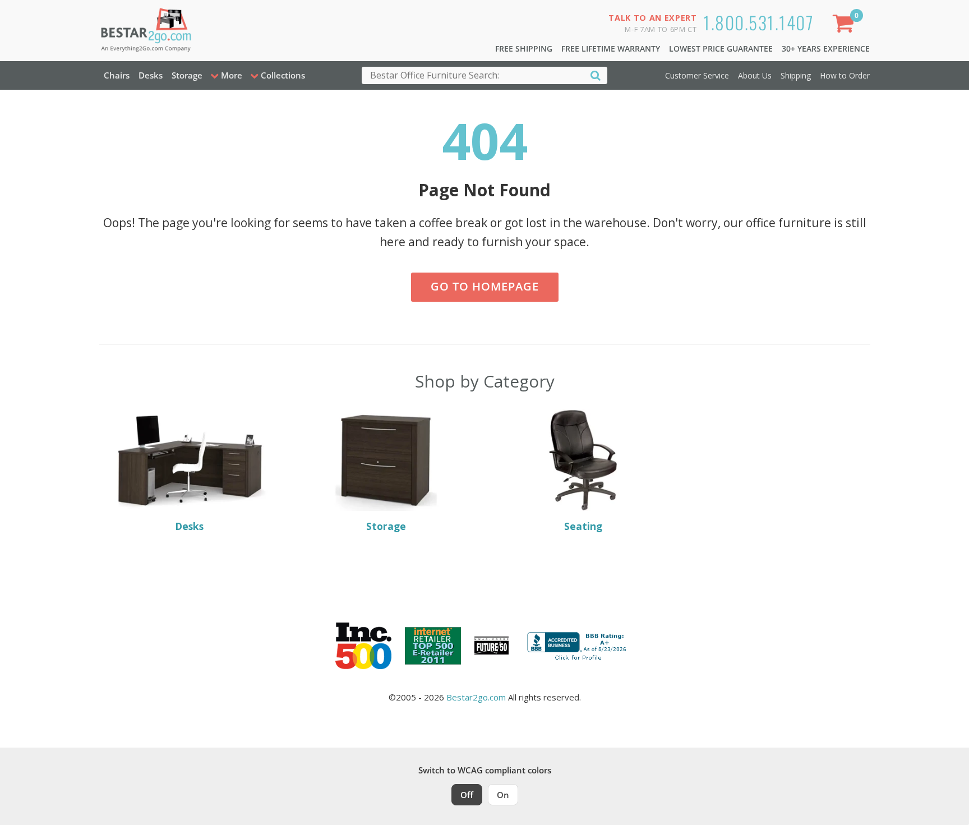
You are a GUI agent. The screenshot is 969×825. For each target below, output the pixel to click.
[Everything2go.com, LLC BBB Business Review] (578, 644)
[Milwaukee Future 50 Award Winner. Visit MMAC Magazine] (491, 646)
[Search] (595, 74)
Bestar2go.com (476, 697)
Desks (151, 75)
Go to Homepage (485, 286)
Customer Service (697, 75)
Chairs (117, 75)
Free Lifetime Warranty (610, 48)
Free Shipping (523, 48)
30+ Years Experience (826, 48)
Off (466, 794)
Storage (187, 75)
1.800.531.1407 (758, 22)
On (503, 794)
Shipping (796, 75)
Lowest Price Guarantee (721, 48)
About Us (755, 75)
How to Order (845, 75)
